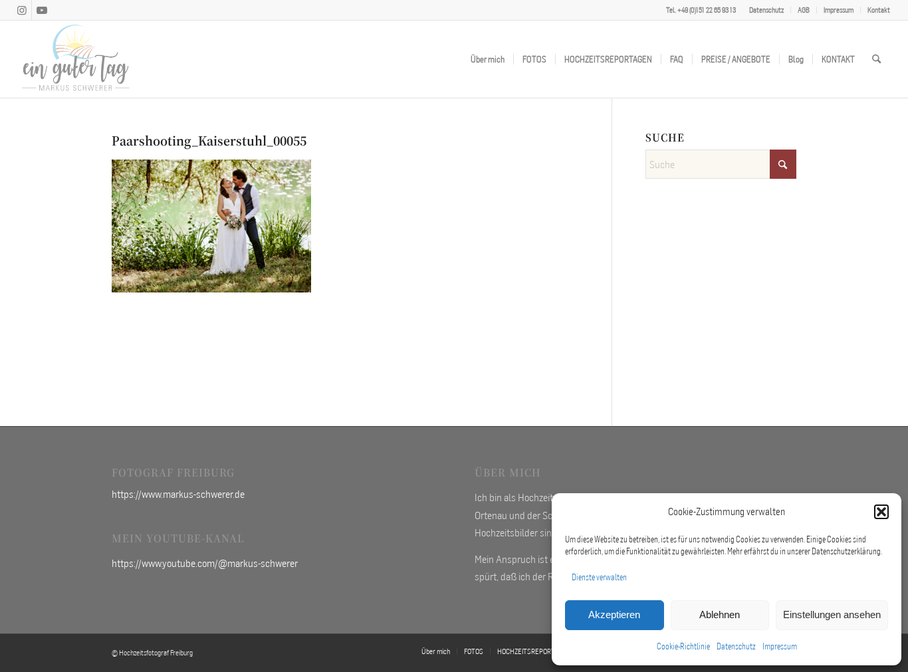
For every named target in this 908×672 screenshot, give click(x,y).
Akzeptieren (614, 614)
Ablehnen (719, 614)
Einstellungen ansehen (832, 614)
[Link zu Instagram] (21, 10)
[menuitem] (766, 10)
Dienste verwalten (599, 577)
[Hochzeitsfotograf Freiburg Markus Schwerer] (76, 59)
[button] (881, 511)
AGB (804, 10)
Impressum (779, 646)
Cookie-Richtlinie (683, 646)
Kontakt (878, 10)
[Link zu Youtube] (42, 10)
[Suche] (876, 59)
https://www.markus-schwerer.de (178, 494)
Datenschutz (736, 646)
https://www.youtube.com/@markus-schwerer (205, 563)
